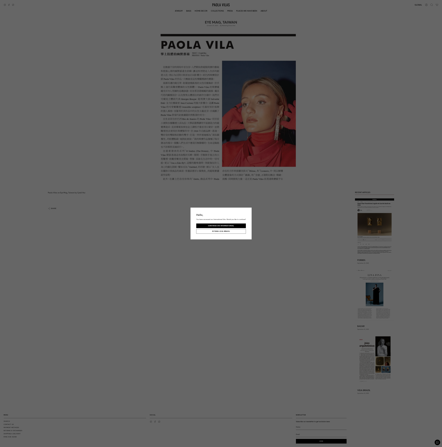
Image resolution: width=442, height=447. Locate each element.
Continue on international (221, 226)
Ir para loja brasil (221, 231)
